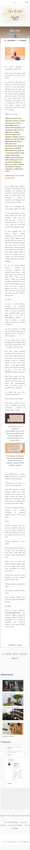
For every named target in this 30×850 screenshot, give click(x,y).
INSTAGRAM (11, 822)
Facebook (9, 654)
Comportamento (14, 34)
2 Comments (22, 40)
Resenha (19, 645)
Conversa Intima (12, 841)
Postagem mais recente (5, 815)
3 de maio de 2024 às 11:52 (17, 767)
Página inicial (15, 815)
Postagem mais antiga (25, 815)
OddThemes (26, 841)
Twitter (16, 654)
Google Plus (24, 654)
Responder (9, 754)
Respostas (11, 760)
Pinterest (15, 658)
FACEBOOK (15, 825)
